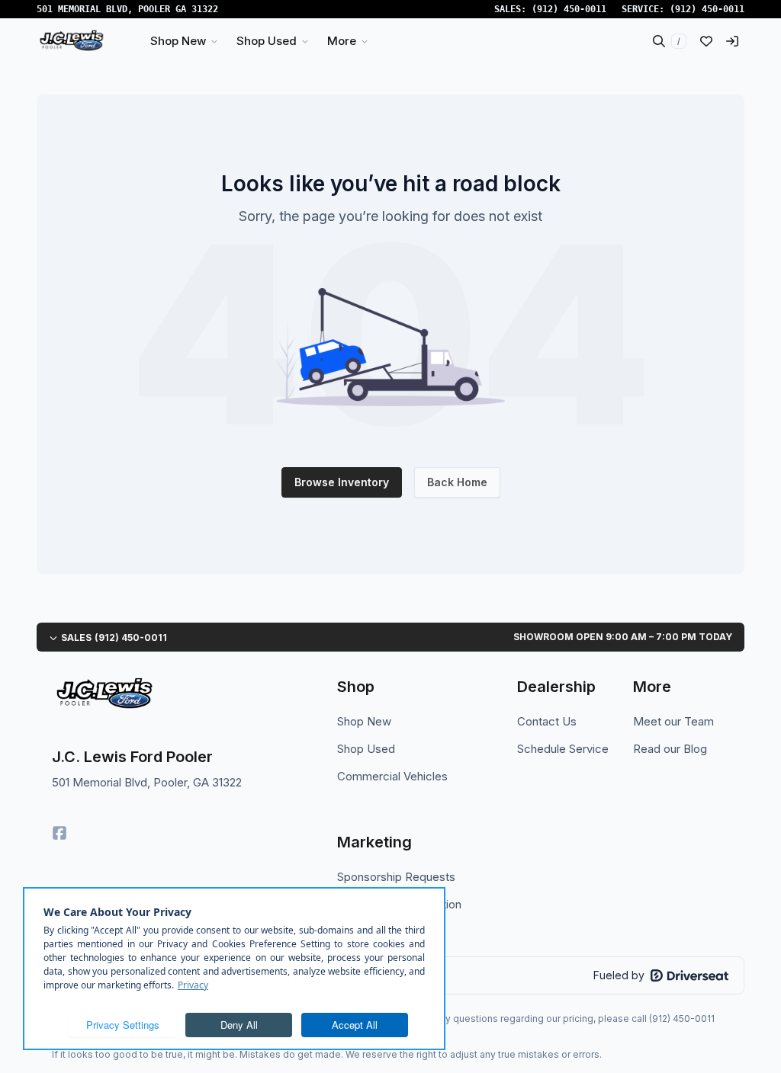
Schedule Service (563, 748)
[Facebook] (59, 833)
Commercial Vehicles (392, 776)
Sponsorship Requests (396, 877)
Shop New (364, 721)
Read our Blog (670, 748)
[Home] (71, 41)
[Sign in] (732, 41)
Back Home (457, 482)
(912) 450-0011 (569, 9)
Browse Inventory (341, 482)
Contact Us (547, 721)
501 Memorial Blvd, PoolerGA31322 (127, 9)
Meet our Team (673, 721)
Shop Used (366, 748)
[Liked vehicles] (706, 41)
